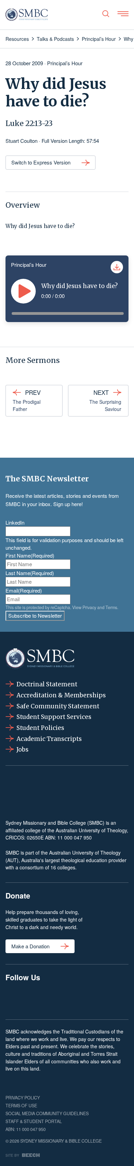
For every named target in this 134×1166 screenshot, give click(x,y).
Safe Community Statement (57, 706)
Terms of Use (21, 1105)
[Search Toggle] (105, 13)
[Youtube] (120, 999)
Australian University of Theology (91, 830)
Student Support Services (53, 717)
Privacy (89, 607)
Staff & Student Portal (33, 1121)
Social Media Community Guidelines (47, 1113)
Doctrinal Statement (46, 684)
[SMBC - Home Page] (26, 14)
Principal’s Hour (64, 63)
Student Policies (40, 728)
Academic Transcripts (49, 739)
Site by (12, 1155)
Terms (111, 607)
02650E (35, 837)
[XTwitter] (93, 999)
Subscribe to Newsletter (35, 615)
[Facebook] (14, 999)
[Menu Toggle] (123, 13)
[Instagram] (40, 999)
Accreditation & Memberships (61, 695)
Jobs (22, 749)
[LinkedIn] (67, 999)
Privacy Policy (22, 1098)
